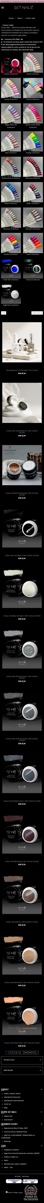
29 (26, 1052)
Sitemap (7, 1141)
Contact (5, 1089)
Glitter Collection (32, 204)
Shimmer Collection (11, 229)
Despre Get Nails (8, 1112)
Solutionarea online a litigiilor (15, 1164)
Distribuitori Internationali (14, 1101)
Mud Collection (11, 153)
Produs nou (9, 1060)
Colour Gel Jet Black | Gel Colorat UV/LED (22, 555)
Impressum (8, 1120)
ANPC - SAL (8, 1167)
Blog (5, 1108)
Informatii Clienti (9, 1124)
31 (33, 1052)
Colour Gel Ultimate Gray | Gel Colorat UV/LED (22, 677)
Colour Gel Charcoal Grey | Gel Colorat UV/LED (22, 740)
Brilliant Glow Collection (11, 178)
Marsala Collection (33, 178)
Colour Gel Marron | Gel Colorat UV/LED (22, 922)
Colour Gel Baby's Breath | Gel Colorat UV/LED (22, 616)
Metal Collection (11, 204)
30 (29, 1052)
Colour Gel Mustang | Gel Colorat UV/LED (22, 861)
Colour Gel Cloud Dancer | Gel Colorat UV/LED (22, 432)
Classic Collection (11, 74)
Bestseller (8, 1070)
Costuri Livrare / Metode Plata (15, 1132)
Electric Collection (11, 254)
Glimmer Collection (33, 229)
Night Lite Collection (11, 305)
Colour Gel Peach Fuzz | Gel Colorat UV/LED (22, 1043)
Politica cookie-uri (11, 1157)
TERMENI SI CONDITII (11, 1150)
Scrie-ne (7, 1104)
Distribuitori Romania (12, 1097)
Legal (3, 1145)
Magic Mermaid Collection (11, 126)
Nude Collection (33, 74)
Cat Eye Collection (33, 280)
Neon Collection (33, 254)
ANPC (6, 1160)
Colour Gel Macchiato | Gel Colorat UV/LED (22, 982)
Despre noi (8, 1116)
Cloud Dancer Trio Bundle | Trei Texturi (22, 370)
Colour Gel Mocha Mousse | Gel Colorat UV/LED (22, 494)
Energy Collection (33, 153)
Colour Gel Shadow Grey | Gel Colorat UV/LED (22, 801)
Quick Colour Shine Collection (33, 126)
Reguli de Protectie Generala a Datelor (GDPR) (21, 1153)
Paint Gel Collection (11, 280)
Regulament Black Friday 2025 (15, 1128)
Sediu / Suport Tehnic (12, 1094)
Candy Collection (11, 99)
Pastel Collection (33, 99)
